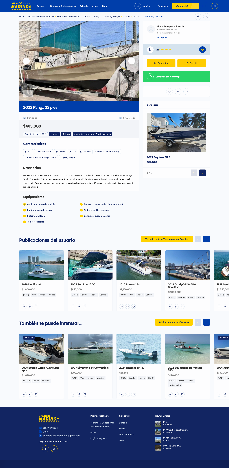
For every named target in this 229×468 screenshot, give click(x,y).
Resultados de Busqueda (41, 16)
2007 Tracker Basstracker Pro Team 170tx (175, 430)
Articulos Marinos (89, 6)
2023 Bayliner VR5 (158, 157)
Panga (97, 16)
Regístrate (163, 6)
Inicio (22, 16)
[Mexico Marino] (21, 6)
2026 (165, 422)
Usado (126, 16)
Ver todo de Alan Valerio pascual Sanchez (167, 239)
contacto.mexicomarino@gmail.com (61, 435)
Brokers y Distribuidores (63, 6)
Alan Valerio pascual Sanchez (171, 26)
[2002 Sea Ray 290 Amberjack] (158, 440)
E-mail (193, 63)
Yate (121, 440)
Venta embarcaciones (68, 16)
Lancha (86, 16)
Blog (104, 6)
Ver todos (162, 37)
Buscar (40, 6)
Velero (122, 428)
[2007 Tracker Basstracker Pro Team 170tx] (158, 432)
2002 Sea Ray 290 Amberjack (171, 438)
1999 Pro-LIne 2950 (172, 446)
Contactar (163, 63)
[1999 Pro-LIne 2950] (158, 448)
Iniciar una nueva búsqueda (174, 322)
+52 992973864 (50, 428)
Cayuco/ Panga (112, 16)
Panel (93, 432)
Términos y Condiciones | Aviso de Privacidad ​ (102, 424)
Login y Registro (98, 438)
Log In (146, 6)
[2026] (158, 424)
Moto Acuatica (126, 434)
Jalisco (136, 16)
